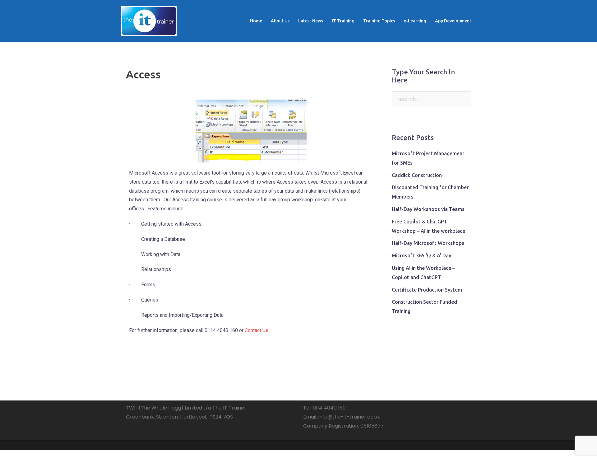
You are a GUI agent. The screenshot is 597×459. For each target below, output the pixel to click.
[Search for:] (431, 99)
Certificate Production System (427, 290)
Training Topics (379, 20)
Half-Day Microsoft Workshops (428, 243)
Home (256, 20)
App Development (453, 20)
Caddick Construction (417, 175)
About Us (280, 20)
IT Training (343, 20)
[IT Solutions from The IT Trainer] (149, 20)
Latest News (310, 20)
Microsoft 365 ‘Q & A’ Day (421, 255)
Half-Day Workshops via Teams (428, 209)
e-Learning (415, 20)
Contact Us (256, 330)
